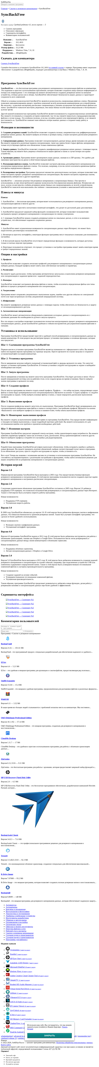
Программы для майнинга (16, 940)
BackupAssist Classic (9, 835)
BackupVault (6, 644)
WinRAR (5, 699)
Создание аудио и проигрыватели (20, 935)
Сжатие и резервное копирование (23, 9)
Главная (4, 9)
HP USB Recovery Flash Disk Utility (16, 778)
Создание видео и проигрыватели (20, 937)
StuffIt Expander (8, 681)
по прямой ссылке (56, 67)
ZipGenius (5, 759)
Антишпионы (11, 907)
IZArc (3, 662)
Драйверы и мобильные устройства (20, 916)
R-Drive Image (7, 874)
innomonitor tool (84, 1036)
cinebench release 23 (9, 1038)
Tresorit (4, 856)
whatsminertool (7, 1036)
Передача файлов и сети (16, 929)
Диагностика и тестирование (18, 914)
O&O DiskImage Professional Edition (16, 718)
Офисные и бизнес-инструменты (19, 927)
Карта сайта (6, 1045)
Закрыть (49, 1035)
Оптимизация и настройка (17, 922)
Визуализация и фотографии (17, 911)
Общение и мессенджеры (16, 920)
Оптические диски (13, 924)
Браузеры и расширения (15, 909)
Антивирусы (11, 905)
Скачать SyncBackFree (10, 63)
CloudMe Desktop (8, 738)
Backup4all (5, 893)
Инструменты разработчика (17, 918)
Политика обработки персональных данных (74, 1043)
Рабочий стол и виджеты (16, 931)
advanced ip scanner (21, 1036)
